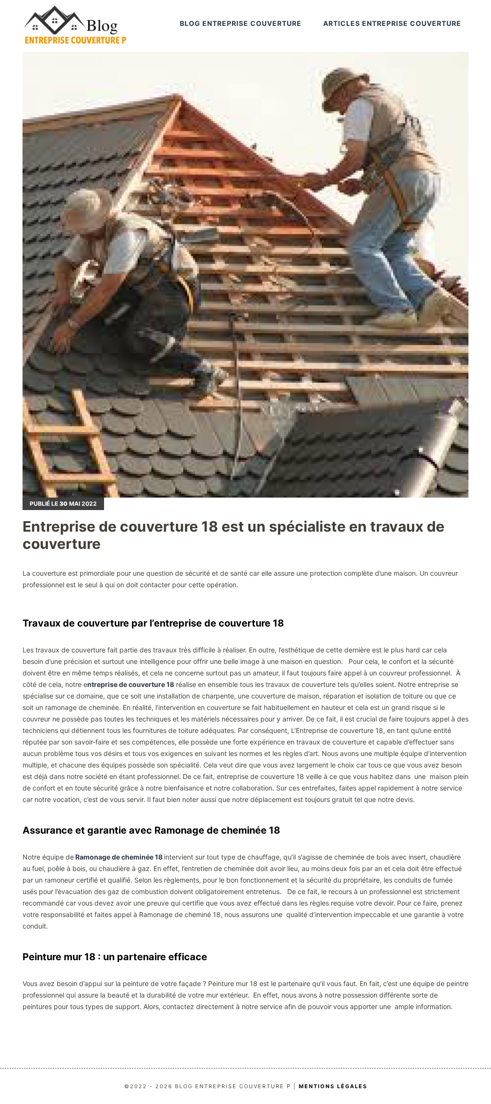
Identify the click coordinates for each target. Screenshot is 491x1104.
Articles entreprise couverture (392, 23)
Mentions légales (333, 1086)
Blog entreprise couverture (241, 23)
